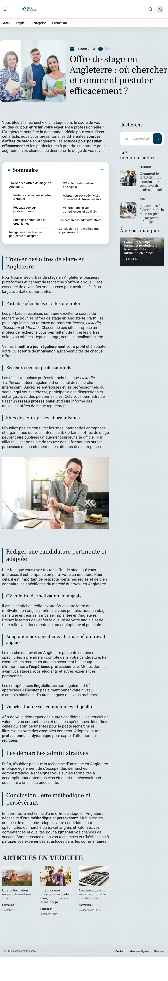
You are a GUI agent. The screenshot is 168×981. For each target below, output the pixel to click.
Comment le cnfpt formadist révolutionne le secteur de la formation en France (140, 247)
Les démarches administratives (80, 220)
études (8, 127)
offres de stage (18, 141)
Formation (8, 905)
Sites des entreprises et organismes (29, 222)
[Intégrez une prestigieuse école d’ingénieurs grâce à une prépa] (55, 876)
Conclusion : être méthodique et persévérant (79, 230)
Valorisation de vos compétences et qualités (80, 210)
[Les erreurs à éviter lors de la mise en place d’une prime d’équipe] (128, 210)
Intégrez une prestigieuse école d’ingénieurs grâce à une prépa (54, 896)
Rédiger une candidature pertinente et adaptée (25, 234)
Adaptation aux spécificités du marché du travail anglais (82, 197)
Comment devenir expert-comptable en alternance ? (92, 894)
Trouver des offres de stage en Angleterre (30, 185)
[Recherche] (150, 9)
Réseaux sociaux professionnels (24, 209)
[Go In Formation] (29, 9)
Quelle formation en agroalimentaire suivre (16, 894)
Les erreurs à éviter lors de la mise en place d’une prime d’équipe (152, 213)
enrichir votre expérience (51, 127)
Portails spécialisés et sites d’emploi (32, 197)
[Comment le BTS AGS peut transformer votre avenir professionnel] (128, 178)
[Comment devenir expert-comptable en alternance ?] (94, 876)
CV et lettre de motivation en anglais (80, 185)
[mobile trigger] (7, 9)
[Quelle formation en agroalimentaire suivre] (17, 876)
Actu (107, 49)
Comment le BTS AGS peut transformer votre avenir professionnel (151, 181)
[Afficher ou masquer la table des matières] (71, 170)
